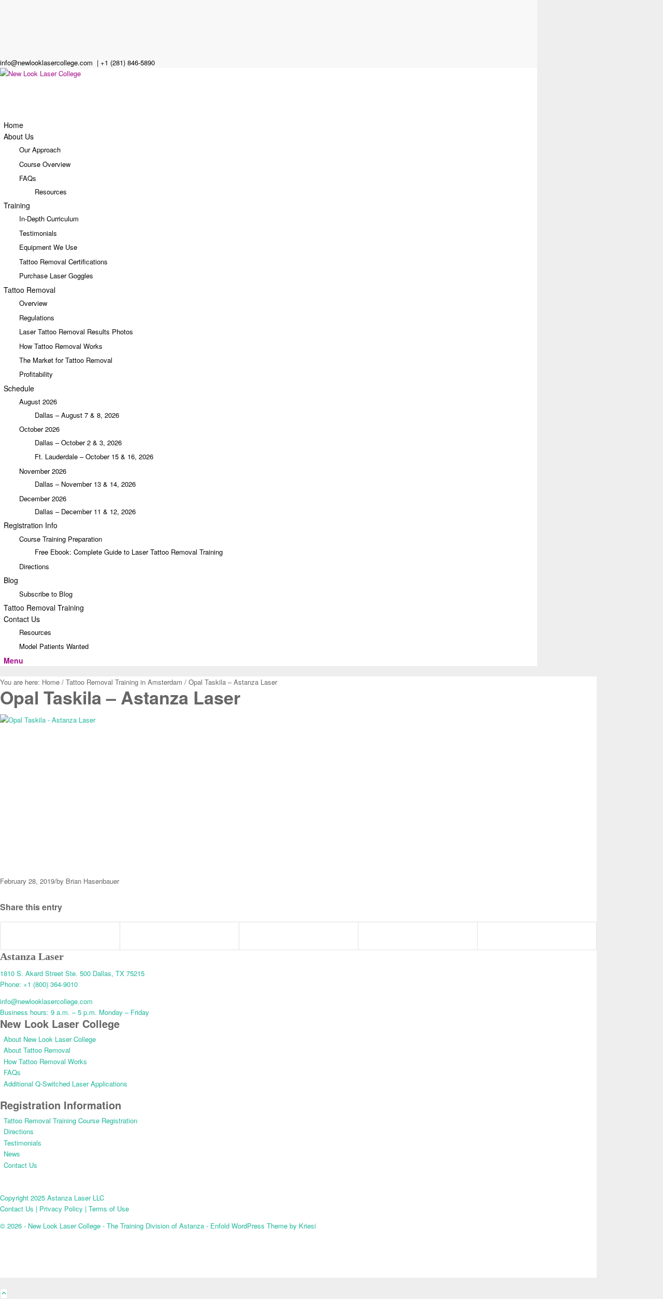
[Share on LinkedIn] (298, 935)
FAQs (27, 178)
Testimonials (22, 1143)
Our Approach (40, 149)
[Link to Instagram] (6, 40)
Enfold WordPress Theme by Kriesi (263, 1226)
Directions (19, 1131)
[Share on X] (179, 935)
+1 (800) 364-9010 (50, 984)
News (12, 1154)
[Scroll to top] (4, 1293)
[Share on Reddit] (417, 935)
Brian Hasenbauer (92, 881)
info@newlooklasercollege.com (47, 62)
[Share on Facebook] (60, 935)
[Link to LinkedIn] (6, 17)
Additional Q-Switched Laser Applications (65, 1084)
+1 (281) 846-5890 (127, 62)
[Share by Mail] (537, 935)
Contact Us (20, 1165)
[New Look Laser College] (77, 73)
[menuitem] (270, 125)
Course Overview (44, 164)
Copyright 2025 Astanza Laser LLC (52, 1198)
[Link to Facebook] (6, 29)
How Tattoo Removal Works (45, 1061)
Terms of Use (108, 1208)
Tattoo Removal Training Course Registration (70, 1120)
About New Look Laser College (50, 1039)
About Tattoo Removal (37, 1050)
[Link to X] (6, 5)
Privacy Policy (62, 1208)
